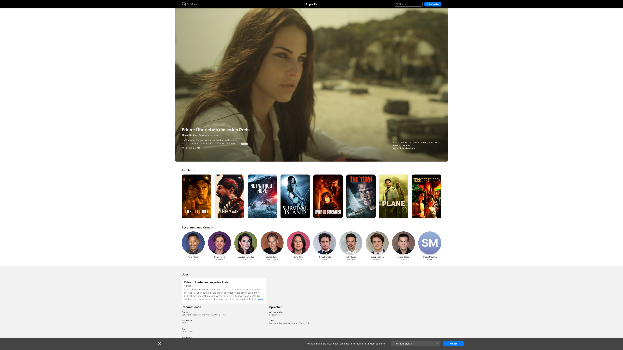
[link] (189, 170)
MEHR (244, 144)
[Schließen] (159, 343)
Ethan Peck (434, 142)
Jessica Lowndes (401, 145)
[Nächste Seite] (444, 196)
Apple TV (311, 4)
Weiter (453, 343)
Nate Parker (421, 142)
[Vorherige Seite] (178, 196)
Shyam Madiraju (407, 148)
